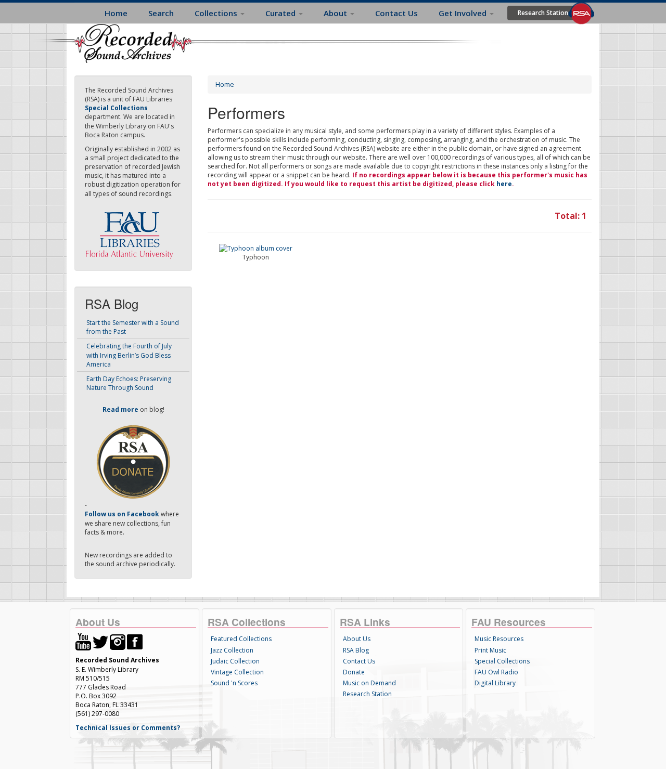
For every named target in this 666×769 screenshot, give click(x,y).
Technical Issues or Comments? (127, 727)
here (504, 183)
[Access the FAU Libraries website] (131, 231)
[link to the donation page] (133, 461)
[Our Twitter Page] (100, 641)
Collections (217, 13)
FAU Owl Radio (496, 672)
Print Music (490, 650)
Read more (120, 409)
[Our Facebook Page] (135, 641)
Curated (281, 13)
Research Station (543, 12)
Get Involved (464, 13)
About (336, 13)
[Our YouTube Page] (83, 641)
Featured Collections (241, 638)
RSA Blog (356, 650)
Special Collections (502, 661)
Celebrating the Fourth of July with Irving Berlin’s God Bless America (129, 355)
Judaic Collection (235, 661)
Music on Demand (369, 683)
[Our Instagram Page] (117, 641)
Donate (354, 672)
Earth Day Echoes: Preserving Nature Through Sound (128, 383)
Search (161, 13)
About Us (356, 638)
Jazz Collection (232, 650)
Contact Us (396, 13)
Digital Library (495, 683)
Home (116, 13)
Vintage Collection (237, 672)
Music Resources (499, 638)
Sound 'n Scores (234, 683)
